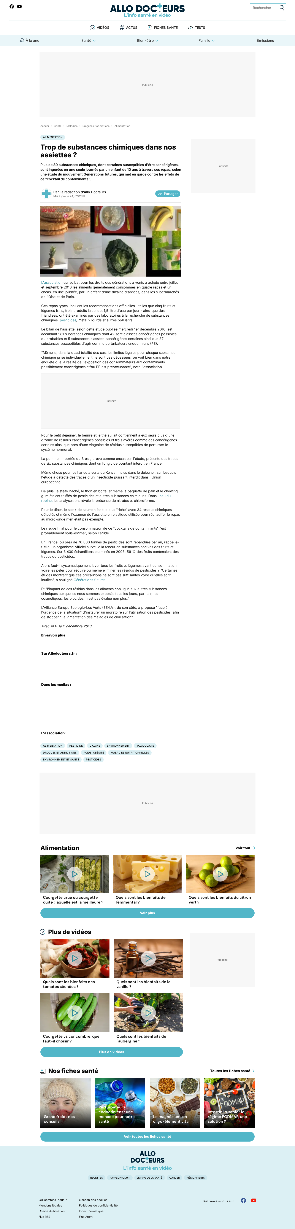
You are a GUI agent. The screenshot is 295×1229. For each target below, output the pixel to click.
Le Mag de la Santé (149, 1177)
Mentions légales (50, 1205)
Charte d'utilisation (52, 1211)
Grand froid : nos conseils (59, 1119)
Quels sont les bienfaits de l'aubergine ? (141, 1039)
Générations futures (89, 580)
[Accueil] (148, 1160)
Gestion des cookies (93, 1200)
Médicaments (196, 1177)
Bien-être (145, 40)
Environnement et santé (61, 759)
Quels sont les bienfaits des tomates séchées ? (69, 984)
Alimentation (122, 126)
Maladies (72, 126)
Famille (204, 40)
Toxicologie (145, 745)
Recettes (96, 1177)
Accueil (44, 126)
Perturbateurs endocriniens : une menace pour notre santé (116, 1114)
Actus (131, 27)
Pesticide (76, 745)
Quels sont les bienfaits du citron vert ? (220, 900)
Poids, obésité (94, 752)
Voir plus (147, 913)
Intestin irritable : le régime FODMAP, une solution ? (227, 1117)
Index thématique (91, 1211)
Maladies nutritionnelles (130, 752)
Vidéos (103, 27)
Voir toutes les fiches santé (147, 1136)
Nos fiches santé (73, 1070)
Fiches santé (166, 27)
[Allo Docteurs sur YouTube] (19, 6)
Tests (200, 27)
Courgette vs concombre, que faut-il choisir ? (71, 1039)
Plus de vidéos (69, 931)
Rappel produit (120, 1177)
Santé (86, 40)
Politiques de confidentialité (98, 1205)
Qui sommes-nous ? (53, 1200)
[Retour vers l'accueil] (147, 10)
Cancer (174, 1177)
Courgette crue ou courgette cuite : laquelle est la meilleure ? (73, 900)
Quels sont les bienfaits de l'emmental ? (141, 900)
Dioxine (95, 745)
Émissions (265, 40)
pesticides (68, 320)
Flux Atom (85, 1217)
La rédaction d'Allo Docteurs (83, 192)
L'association (51, 282)
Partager (171, 194)
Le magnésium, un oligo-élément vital (171, 1119)
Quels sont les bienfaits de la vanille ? (143, 984)
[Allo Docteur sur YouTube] (253, 1200)
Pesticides (93, 759)
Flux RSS (44, 1217)
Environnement (118, 745)
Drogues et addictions (95, 126)
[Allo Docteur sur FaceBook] (12, 6)
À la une (32, 40)
